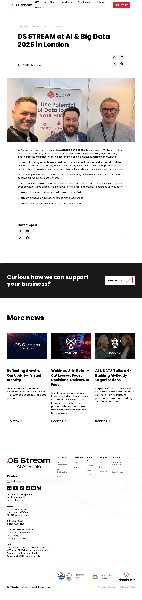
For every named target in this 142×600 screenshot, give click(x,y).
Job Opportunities (117, 470)
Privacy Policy (127, 587)
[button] (40, 8)
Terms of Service (107, 587)
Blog (101, 467)
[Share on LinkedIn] (121, 57)
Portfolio (75, 462)
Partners (75, 467)
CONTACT (122, 5)
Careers (116, 457)
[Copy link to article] (114, 57)
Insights (103, 457)
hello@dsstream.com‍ (21, 481)
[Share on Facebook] (121, 64)
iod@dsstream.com (16, 500)
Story (89, 479)
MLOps (60, 477)
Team (89, 470)
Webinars (103, 472)
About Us (90, 459)
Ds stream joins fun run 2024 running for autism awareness (49, 203)
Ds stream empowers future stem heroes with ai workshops (50, 198)
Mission (90, 465)
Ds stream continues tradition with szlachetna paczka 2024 (50, 192)
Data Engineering (62, 463)
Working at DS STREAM (116, 463)
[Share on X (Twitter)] (114, 64)
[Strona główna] (22, 5)
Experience (77, 457)
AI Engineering (62, 470)
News (101, 462)
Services (61, 457)
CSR (89, 474)
